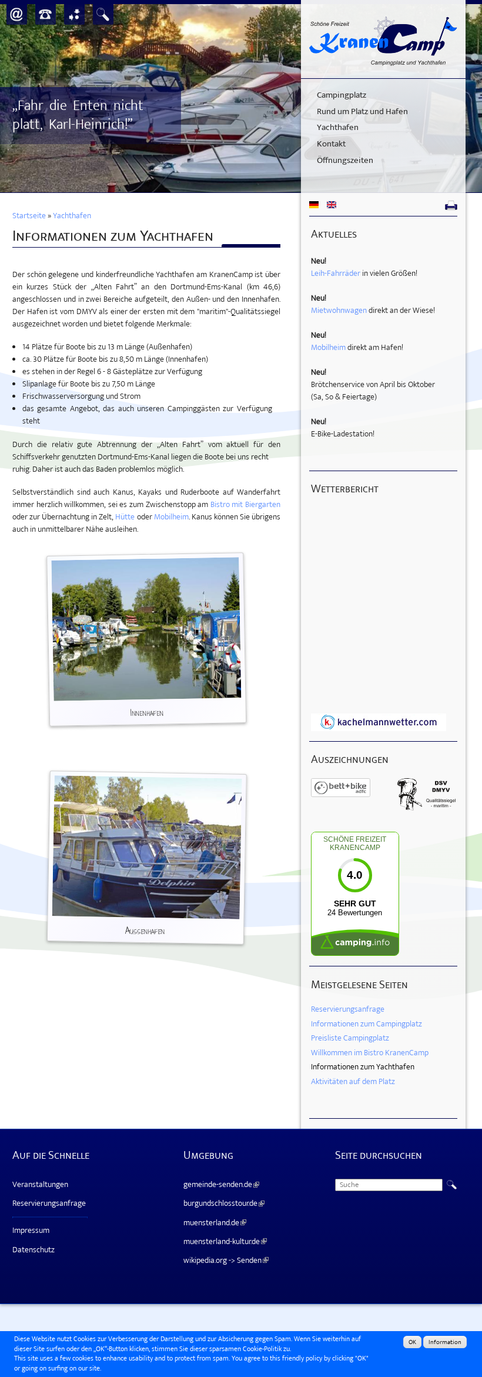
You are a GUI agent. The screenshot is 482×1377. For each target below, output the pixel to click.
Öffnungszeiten (345, 160)
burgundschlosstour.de (222, 1203)
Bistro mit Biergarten (245, 504)
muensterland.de (213, 1222)
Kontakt (331, 143)
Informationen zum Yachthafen (362, 1066)
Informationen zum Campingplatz (366, 1024)
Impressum (30, 1230)
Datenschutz (33, 1249)
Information (445, 1342)
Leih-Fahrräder (335, 273)
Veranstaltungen (40, 1184)
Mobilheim (171, 517)
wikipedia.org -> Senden (224, 1260)
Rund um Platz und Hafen (362, 111)
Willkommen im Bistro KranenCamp (370, 1052)
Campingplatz (341, 95)
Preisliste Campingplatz (350, 1038)
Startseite (29, 215)
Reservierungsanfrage (347, 1009)
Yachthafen (338, 127)
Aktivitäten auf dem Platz (353, 1081)
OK (412, 1342)
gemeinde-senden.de (219, 1184)
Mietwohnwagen (339, 310)
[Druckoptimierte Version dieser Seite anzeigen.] (451, 205)
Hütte (125, 517)
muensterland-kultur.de (223, 1241)
